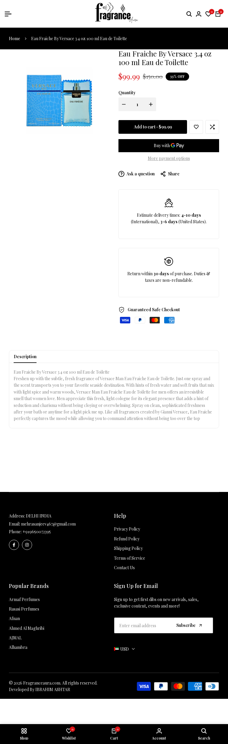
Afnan (14, 618)
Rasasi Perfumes (24, 609)
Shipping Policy (128, 548)
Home (14, 38)
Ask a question (140, 174)
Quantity (127, 92)
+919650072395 (37, 531)
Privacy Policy (127, 529)
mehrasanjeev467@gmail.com (48, 524)
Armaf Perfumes (24, 599)
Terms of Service (129, 558)
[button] (196, 127)
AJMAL (15, 638)
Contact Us (124, 567)
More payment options (169, 158)
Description (25, 356)
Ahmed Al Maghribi (26, 628)
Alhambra (18, 647)
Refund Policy (127, 539)
